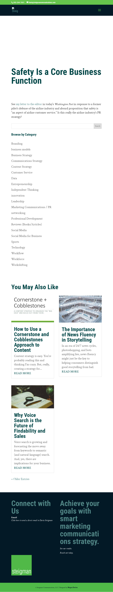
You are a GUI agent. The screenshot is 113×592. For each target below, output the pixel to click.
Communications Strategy (26, 161)
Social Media (19, 230)
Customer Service (21, 173)
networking (18, 213)
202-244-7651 (18, 2)
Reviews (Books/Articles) (26, 224)
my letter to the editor (29, 104)
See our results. (66, 548)
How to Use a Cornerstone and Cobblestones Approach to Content (31, 339)
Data (14, 178)
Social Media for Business (26, 236)
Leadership (17, 201)
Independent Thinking (24, 190)
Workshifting (19, 265)
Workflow (17, 253)
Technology (18, 248)
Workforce (17, 259)
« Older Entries (20, 479)
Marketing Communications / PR (31, 207)
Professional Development (27, 219)
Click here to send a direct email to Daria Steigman (32, 520)
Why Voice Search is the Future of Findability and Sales (29, 425)
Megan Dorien (73, 587)
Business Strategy (21, 155)
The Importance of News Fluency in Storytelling (79, 334)
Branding (16, 144)
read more (22, 373)
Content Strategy (21, 167)
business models (20, 149)
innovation (18, 196)
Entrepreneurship (21, 184)
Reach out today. (66, 552)
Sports (15, 242)
